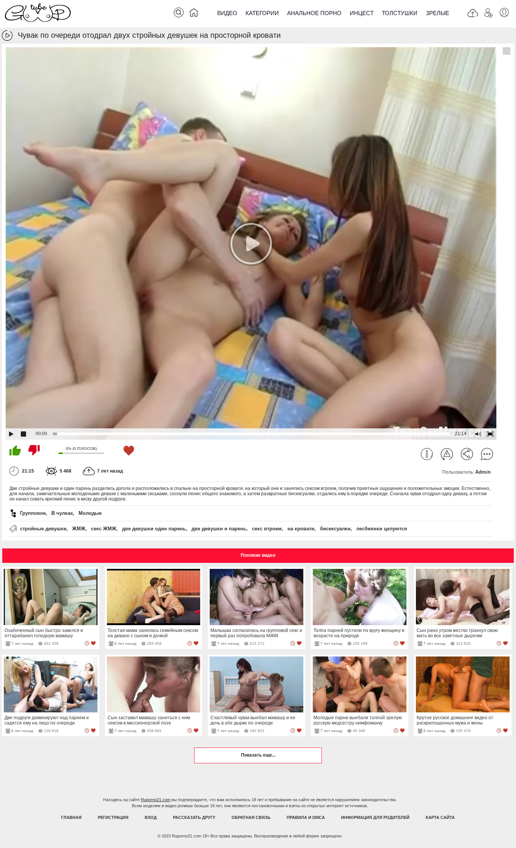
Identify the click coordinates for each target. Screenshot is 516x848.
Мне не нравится (34, 450)
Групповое (33, 513)
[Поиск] (179, 12)
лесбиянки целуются (381, 528)
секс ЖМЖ (103, 528)
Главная (71, 817)
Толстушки (399, 13)
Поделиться (466, 454)
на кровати (300, 528)
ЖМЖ (78, 528)
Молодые (90, 513)
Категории (262, 13)
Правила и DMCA (306, 817)
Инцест (362, 13)
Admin (483, 472)
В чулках (62, 513)
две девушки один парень (154, 528)
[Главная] (194, 14)
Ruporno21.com (155, 799)
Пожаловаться (446, 454)
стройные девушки (43, 528)
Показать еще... (258, 755)
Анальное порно (314, 13)
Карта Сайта (440, 817)
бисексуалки (335, 528)
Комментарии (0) (486, 454)
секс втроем (267, 528)
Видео (227, 13)
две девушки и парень (219, 528)
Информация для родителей (375, 817)
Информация (426, 454)
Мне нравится (15, 450)
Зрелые (437, 13)
